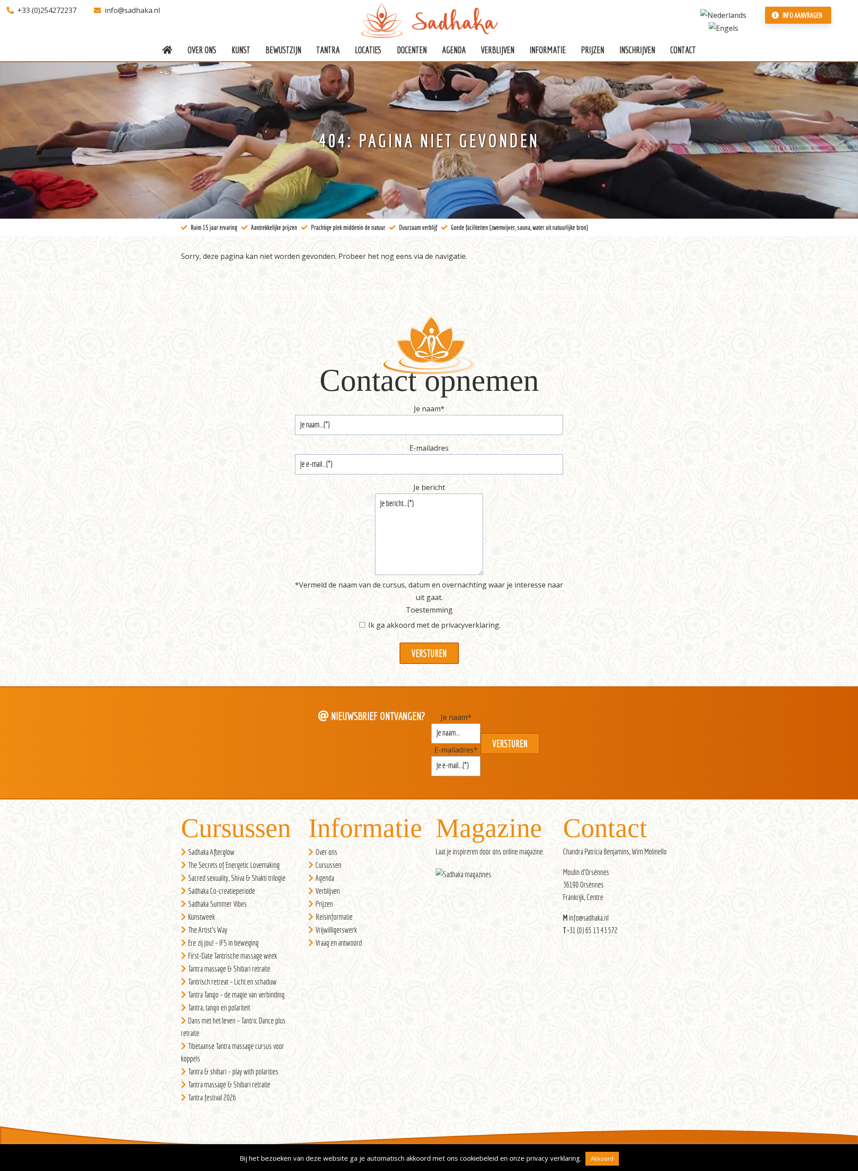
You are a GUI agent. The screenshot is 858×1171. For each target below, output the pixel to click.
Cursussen (328, 865)
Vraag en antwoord (338, 942)
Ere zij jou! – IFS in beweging (223, 942)
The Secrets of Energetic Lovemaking (234, 865)
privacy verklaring (553, 1158)
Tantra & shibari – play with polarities (233, 1071)
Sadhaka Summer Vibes (217, 904)
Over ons (326, 852)
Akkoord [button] (602, 1158)
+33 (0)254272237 (46, 10)
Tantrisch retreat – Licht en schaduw (232, 981)
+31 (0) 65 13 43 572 (592, 930)
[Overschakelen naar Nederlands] (723, 14)
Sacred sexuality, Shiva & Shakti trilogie (237, 878)
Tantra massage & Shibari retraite (229, 968)
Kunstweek (201, 917)
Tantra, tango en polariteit (219, 1007)
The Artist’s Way (207, 929)
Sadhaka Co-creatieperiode (221, 891)
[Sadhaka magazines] (468, 877)
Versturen (429, 653)
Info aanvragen (801, 15)
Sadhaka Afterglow (211, 852)
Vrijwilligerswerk (336, 929)
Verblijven (327, 891)
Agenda (324, 878)
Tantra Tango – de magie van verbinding (236, 994)
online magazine (523, 851)
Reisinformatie (334, 917)
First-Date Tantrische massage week (232, 955)
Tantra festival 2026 (212, 1097)
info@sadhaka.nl (132, 10)
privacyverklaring (470, 625)
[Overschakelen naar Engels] (723, 28)
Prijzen (324, 904)
